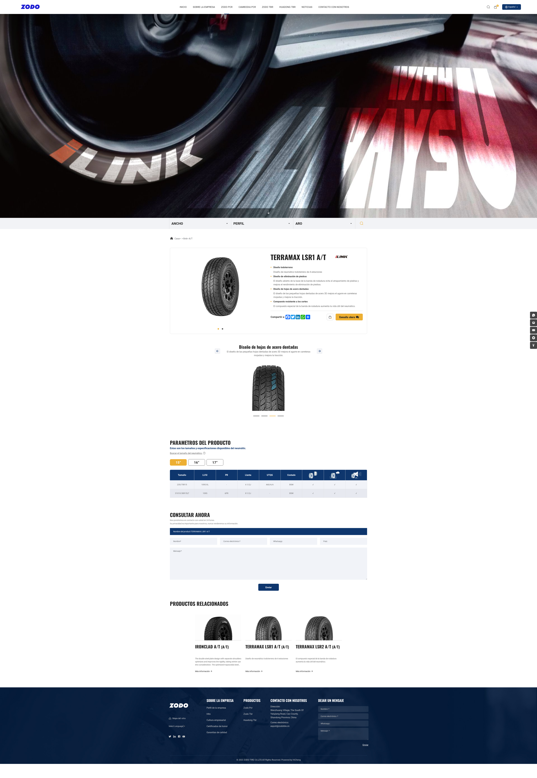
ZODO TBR (267, 7)
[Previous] (217, 351)
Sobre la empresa (204, 7)
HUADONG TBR (287, 7)
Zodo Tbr (248, 713)
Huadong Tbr (249, 720)
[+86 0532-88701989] (533, 322)
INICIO (183, 7)
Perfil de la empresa (216, 707)
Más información (202, 671)
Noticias (307, 7)
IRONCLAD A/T (211, 646)
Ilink (185, 238)
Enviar (268, 587)
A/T (191, 238)
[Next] (319, 351)
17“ (215, 462)
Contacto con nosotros (333, 7)
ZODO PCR (226, 7)
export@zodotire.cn (279, 726)
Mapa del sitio (179, 718)
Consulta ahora (347, 317)
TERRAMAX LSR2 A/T (317, 646)
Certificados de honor (217, 726)
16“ (196, 462)
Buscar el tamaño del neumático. (186, 453)
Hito (209, 713)
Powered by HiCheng (291, 759)
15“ (178, 462)
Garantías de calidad (217, 732)
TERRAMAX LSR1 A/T (266, 646)
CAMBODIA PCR (247, 7)
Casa (177, 238)
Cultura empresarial (216, 720)
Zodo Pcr (247, 707)
